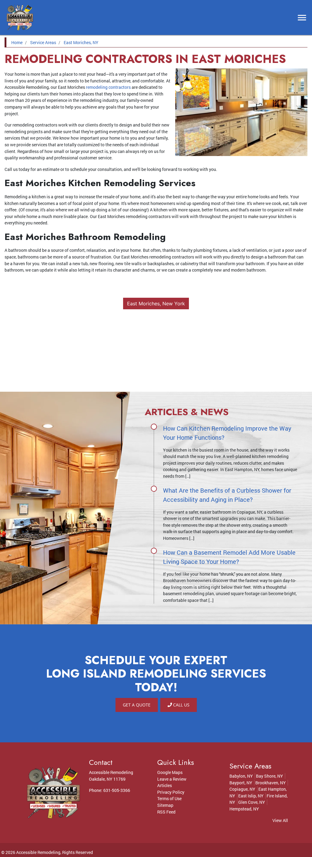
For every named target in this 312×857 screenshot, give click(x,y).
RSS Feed (166, 812)
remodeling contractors (108, 87)
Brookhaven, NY (270, 783)
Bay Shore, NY (269, 776)
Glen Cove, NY (251, 802)
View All (280, 820)
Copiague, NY (242, 789)
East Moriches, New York (156, 303)
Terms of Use (169, 798)
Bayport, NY (240, 783)
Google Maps (170, 772)
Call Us (181, 705)
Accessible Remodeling (38, 852)
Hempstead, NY (244, 809)
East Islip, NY (251, 796)
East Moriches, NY (81, 42)
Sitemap (165, 805)
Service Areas (43, 42)
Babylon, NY (241, 776)
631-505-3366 (116, 790)
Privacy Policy (170, 792)
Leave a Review (171, 779)
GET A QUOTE (137, 705)
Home (17, 42)
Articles (164, 785)
